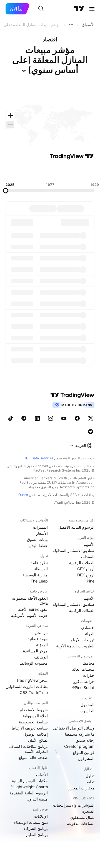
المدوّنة (42, 644)
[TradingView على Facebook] (77, 418)
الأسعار (42, 533)
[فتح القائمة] (92, 8)
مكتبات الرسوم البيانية (30, 780)
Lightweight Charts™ (29, 786)
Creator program (79, 746)
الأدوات (42, 774)
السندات (87, 556)
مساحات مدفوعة (80, 823)
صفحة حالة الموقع (33, 757)
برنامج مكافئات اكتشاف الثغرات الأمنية (28, 749)
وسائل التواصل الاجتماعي (73, 728)
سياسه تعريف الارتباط (30, 728)
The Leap (39, 581)
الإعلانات (41, 816)
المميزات (40, 527)
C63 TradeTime (34, 692)
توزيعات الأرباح (82, 639)
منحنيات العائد (83, 669)
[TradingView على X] (90, 418)
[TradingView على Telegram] (24, 418)
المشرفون (86, 758)
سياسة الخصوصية (33, 722)
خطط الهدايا (38, 545)
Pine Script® (83, 687)
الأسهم (89, 544)
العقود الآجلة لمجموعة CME (30, 601)
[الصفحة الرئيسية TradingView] (79, 9)
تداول (90, 775)
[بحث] (41, 8)
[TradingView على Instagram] (50, 418)
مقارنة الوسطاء (35, 575)
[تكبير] (10, 116)
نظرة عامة (39, 562)
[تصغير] (10, 124)
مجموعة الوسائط (34, 663)
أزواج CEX (85, 568)
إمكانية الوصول (35, 734)
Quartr (23, 495)
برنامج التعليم (37, 834)
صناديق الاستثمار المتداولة (73, 550)
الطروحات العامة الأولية (75, 646)
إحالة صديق (85, 740)
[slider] (5, 190)
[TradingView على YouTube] (64, 418)
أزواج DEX (85, 575)
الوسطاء (41, 568)
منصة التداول (37, 799)
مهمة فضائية (38, 638)
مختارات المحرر (81, 788)
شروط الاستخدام (34, 709)
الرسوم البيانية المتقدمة (28, 793)
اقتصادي (87, 627)
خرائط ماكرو (83, 681)
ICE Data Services (39, 458)
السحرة (88, 811)
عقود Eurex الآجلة (33, 609)
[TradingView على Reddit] (90, 431)
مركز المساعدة (35, 651)
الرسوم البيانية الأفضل (76, 527)
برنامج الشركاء (36, 828)
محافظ (88, 663)
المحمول (87, 704)
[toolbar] (50, 171)
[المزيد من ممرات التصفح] (71, 24)
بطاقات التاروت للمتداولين (27, 686)
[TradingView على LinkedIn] (37, 418)
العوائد (89, 633)
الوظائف (41, 657)
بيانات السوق (37, 539)
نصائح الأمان (38, 740)
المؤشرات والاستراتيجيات (73, 805)
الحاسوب (87, 710)
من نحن (41, 632)
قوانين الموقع (83, 752)
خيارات (88, 675)
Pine (90, 581)
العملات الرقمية (81, 562)
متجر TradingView (32, 680)
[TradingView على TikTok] (10, 418)
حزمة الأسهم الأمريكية (29, 615)
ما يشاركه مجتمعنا (79, 734)
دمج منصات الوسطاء (31, 822)
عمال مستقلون (82, 817)
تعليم (90, 781)
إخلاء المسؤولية (35, 715)
